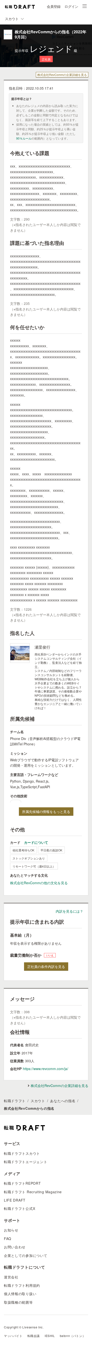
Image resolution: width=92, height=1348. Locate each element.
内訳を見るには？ (69, 911)
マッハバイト (13, 1336)
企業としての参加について (25, 1255)
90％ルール (23, 138)
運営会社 (11, 1277)
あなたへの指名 (62, 1100)
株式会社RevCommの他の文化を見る (39, 882)
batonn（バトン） (73, 1336)
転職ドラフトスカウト (22, 1153)
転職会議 (33, 1336)
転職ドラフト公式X (19, 1208)
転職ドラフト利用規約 (22, 1285)
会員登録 (54, 6)
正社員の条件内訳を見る (46, 966)
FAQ (7, 1238)
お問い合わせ (15, 1246)
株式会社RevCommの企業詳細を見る (62, 74)
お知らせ (11, 1230)
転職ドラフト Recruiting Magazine (33, 1191)
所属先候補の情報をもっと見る (46, 811)
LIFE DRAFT (15, 1200)
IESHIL (50, 1336)
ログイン (71, 6)
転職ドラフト (15, 1100)
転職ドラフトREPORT (22, 1183)
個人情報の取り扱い (20, 1293)
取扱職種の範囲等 (18, 1302)
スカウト (38, 1100)
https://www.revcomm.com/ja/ (45, 1068)
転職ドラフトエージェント (25, 1161)
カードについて (36, 842)
